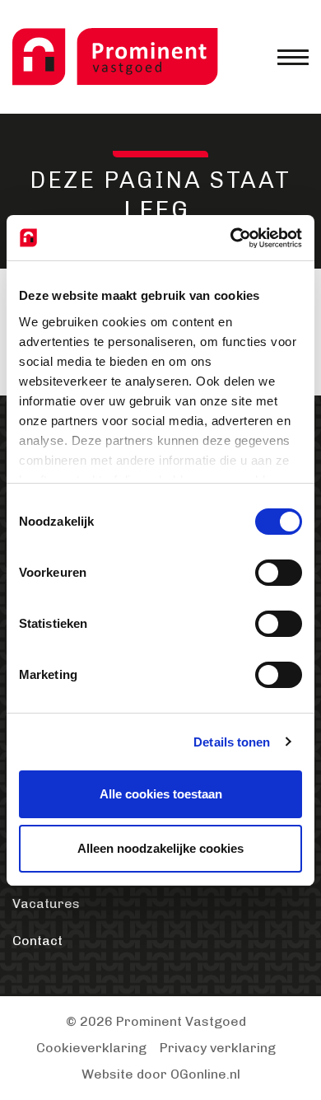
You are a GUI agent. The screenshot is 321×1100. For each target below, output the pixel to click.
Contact (37, 940)
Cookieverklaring (91, 1048)
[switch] (278, 572)
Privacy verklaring (218, 1048)
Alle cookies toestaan (161, 794)
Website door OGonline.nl (160, 1074)
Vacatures (46, 903)
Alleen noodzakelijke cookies (160, 848)
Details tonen (231, 742)
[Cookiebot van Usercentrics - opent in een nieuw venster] (231, 238)
